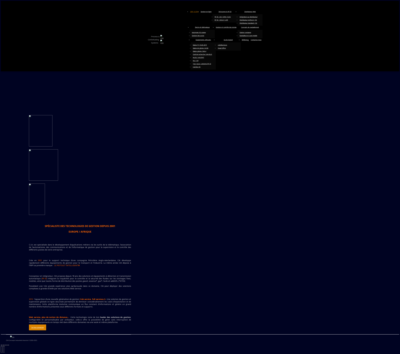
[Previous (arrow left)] (1, 349)
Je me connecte (37, 327)
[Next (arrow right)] (4, 349)
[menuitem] (194, 11)
